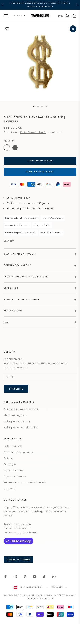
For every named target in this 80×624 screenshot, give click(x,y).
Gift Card (9, 488)
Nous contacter (14, 470)
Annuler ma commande (19, 452)
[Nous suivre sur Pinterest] (25, 576)
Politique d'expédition (17, 421)
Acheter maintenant (40, 171)
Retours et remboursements (21, 409)
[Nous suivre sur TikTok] (44, 576)
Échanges (10, 464)
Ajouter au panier (40, 160)
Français (17, 15)
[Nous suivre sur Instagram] (15, 576)
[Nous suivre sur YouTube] (34, 576)
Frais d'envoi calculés (33, 132)
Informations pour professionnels (25, 482)
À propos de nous (15, 476)
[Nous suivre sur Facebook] (5, 576)
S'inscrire (16, 388)
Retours (9, 458)
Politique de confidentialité (21, 427)
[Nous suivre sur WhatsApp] (54, 576)
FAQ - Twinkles (13, 446)
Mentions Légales (15, 415)
